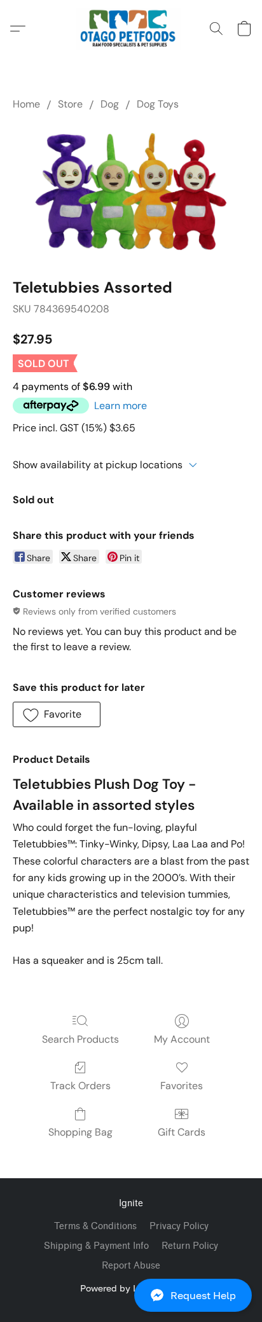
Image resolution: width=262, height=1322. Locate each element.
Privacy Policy (179, 1226)
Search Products (80, 1039)
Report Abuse (131, 1265)
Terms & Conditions (95, 1226)
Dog (109, 104)
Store (70, 104)
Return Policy (190, 1246)
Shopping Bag (80, 1132)
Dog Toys (158, 104)
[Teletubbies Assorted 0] (131, 191)
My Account (182, 1039)
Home (26, 104)
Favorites (181, 1085)
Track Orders (80, 1085)
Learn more (120, 405)
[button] (131, 1295)
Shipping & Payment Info (96, 1246)
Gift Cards (181, 1132)
